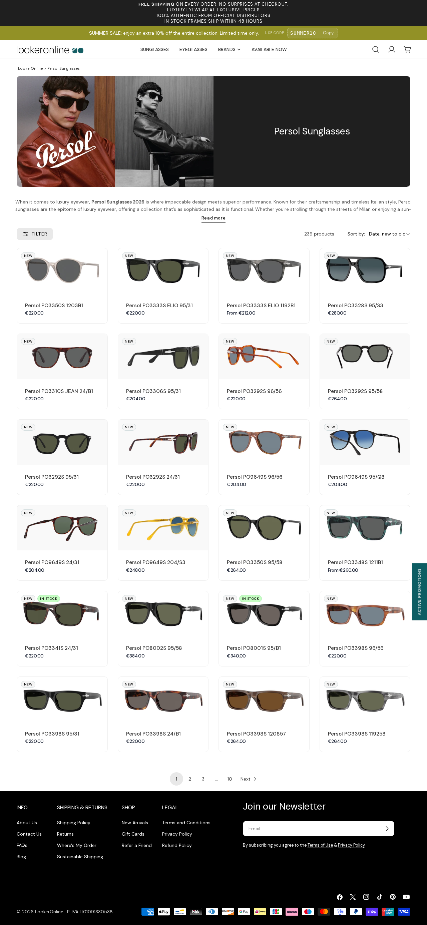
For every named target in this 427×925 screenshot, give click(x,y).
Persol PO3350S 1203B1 (54, 305)
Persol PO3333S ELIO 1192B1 (261, 305)
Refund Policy (177, 845)
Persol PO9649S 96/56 (255, 477)
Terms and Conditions (186, 823)
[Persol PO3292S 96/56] (264, 356)
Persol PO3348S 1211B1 (355, 562)
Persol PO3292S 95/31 (52, 477)
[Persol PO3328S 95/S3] (365, 270)
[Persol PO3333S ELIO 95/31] (163, 270)
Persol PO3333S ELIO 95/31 (159, 305)
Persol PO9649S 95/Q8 (356, 477)
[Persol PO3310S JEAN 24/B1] (62, 356)
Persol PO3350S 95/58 (255, 562)
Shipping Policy (73, 823)
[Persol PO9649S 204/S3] (163, 527)
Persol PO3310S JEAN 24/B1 (59, 391)
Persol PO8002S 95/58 (154, 648)
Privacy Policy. (351, 845)
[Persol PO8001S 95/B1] (264, 613)
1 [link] (176, 779)
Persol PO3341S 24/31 (51, 648)
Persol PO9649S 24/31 (52, 562)
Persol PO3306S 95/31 (153, 391)
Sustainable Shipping (80, 857)
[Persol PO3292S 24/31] (163, 442)
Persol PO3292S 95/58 (355, 391)
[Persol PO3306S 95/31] (163, 356)
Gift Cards (133, 834)
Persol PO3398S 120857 (256, 734)
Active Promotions (419, 591)
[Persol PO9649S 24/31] (62, 527)
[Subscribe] (387, 828)
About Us (27, 823)
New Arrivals (135, 823)
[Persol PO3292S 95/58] (365, 356)
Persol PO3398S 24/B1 (153, 734)
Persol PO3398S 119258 (357, 734)
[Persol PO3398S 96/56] (365, 613)
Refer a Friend (137, 845)
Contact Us (29, 834)
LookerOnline (30, 68)
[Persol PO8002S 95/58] (163, 613)
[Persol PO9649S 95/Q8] (365, 442)
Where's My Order (76, 845)
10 (230, 779)
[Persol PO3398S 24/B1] (163, 699)
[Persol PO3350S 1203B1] (62, 270)
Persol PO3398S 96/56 (356, 648)
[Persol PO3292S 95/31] (62, 442)
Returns (65, 834)
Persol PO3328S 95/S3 (355, 305)
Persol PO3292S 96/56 (254, 391)
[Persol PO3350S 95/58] (264, 527)
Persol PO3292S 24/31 (153, 477)
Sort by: (356, 234)
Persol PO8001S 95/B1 (254, 648)
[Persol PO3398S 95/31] (62, 699)
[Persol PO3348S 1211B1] (365, 527)
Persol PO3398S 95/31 (52, 734)
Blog (21, 857)
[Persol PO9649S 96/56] (264, 442)
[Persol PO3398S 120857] (264, 699)
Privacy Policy (177, 834)
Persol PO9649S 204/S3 (155, 562)
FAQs (22, 845)
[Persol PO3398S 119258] (365, 699)
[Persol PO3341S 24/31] (62, 613)
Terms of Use (320, 845)
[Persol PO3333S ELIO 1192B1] (264, 270)
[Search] (375, 49)
